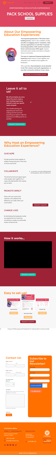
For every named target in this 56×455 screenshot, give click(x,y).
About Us (30, 2)
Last (16, 363)
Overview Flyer (28, 313)
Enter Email (8, 372)
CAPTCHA (8, 412)
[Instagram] (5, 445)
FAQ (35, 2)
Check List (42, 309)
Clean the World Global (47, 440)
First (6, 363)
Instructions (13, 309)
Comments (8, 389)
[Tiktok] (16, 445)
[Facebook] (10, 445)
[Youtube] (13, 445)
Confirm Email (18, 372)
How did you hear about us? (9, 380)
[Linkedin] (8, 445)
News (39, 2)
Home (25, 2)
